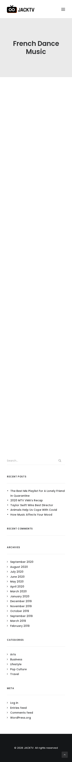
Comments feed (21, 713)
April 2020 (17, 586)
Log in (14, 703)
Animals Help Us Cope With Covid (33, 510)
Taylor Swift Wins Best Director (31, 505)
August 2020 (19, 567)
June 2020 (17, 577)
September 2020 (21, 562)
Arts (13, 654)
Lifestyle (16, 664)
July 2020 (16, 572)
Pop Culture (18, 669)
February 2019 (20, 626)
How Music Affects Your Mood (31, 515)
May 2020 (17, 581)
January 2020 (19, 596)
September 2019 (21, 616)
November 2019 (21, 606)
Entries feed (18, 708)
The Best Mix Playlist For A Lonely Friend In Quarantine (37, 493)
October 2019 (19, 611)
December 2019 (21, 601)
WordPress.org (20, 718)
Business (16, 659)
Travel (14, 674)
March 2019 (18, 621)
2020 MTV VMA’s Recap (26, 500)
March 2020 (18, 591)
